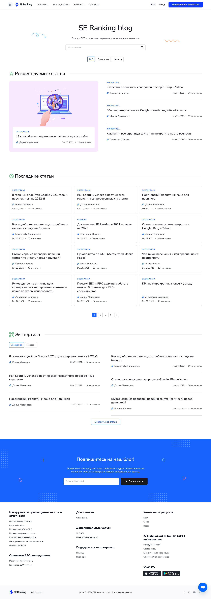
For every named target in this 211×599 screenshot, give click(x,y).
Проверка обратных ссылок (22, 533)
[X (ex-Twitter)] (188, 592)
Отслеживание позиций (20, 521)
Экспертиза (103, 59)
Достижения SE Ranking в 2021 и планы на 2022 (104, 226)
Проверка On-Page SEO (20, 529)
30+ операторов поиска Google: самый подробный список (147, 110)
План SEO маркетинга (86, 537)
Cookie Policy (149, 548)
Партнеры (81, 556)
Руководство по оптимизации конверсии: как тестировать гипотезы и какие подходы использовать (39, 287)
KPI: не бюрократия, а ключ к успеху (167, 284)
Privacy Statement (151, 544)
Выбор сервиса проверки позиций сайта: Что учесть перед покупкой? (36, 256)
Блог (145, 517)
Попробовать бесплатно (185, 4)
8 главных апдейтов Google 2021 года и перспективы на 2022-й (39, 197)
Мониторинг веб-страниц (21, 560)
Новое (146, 525)
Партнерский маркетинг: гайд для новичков (165, 197)
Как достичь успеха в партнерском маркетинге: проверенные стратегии (102, 197)
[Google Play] (171, 574)
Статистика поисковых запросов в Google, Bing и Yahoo (145, 87)
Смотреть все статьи (105, 421)
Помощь (80, 552)
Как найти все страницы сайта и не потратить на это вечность (149, 134)
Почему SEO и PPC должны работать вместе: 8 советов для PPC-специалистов (102, 287)
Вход (162, 4)
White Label (81, 517)
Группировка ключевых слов (22, 537)
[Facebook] (184, 592)
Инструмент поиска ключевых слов (26, 541)
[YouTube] (194, 592)
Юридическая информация (156, 552)
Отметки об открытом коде (156, 556)
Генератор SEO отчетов (20, 564)
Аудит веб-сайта (17, 525)
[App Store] (152, 574)
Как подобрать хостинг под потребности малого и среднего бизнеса (40, 226)
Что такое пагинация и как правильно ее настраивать (170, 256)
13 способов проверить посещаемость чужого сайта (52, 136)
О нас (146, 521)
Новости (118, 59)
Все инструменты (17, 545)
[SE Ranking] (23, 4)
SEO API (80, 533)
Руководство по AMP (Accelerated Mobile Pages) (105, 256)
